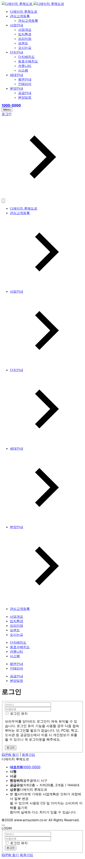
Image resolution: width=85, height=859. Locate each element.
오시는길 (24, 48)
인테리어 (24, 84)
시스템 (23, 70)
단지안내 (16, 52)
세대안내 (16, 75)
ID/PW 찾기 (10, 755)
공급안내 (24, 93)
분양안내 (16, 88)
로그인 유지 (18, 713)
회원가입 (28, 755)
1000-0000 (25, 767)
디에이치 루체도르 (23, 11)
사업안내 (16, 25)
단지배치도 (26, 57)
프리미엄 (24, 39)
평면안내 (24, 79)
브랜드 (23, 43)
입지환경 (24, 34)
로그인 (11, 847)
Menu (7, 109)
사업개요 (24, 30)
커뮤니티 (24, 66)
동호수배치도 (28, 61)
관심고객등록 (20, 16)
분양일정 (24, 97)
